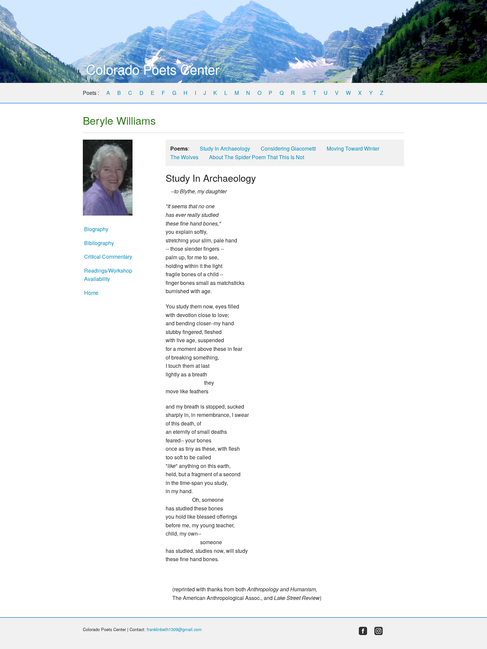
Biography (96, 229)
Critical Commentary (108, 256)
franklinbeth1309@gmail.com (174, 629)
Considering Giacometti (288, 148)
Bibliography (99, 243)
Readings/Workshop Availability (108, 275)
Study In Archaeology (225, 148)
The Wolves (184, 157)
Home (91, 292)
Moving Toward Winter (353, 148)
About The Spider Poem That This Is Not (256, 157)
